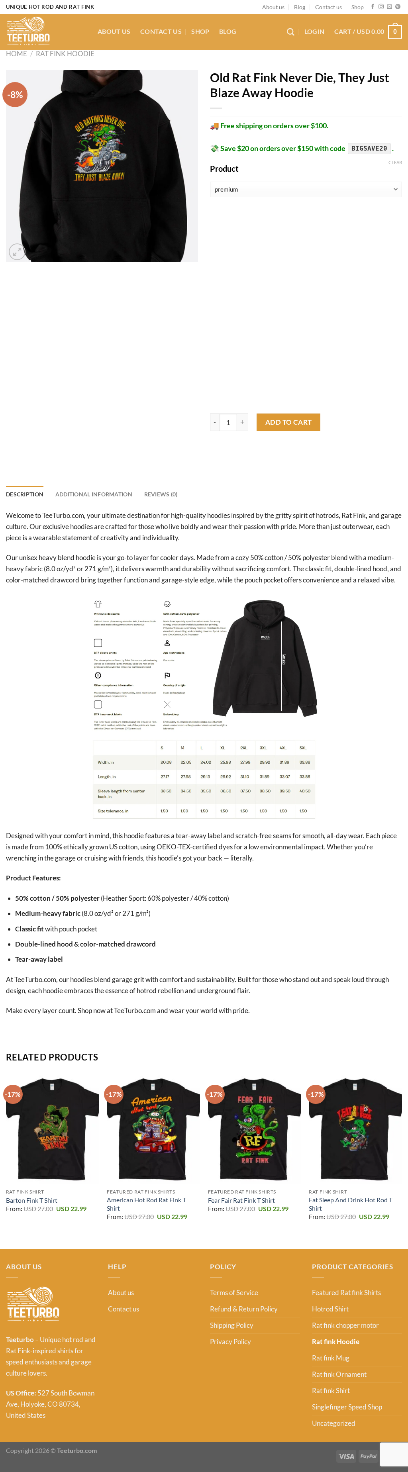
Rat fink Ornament (339, 1374)
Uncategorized (333, 1423)
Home (16, 53)
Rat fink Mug (330, 1358)
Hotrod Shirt (330, 1309)
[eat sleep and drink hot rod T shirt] (355, 1128)
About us (273, 7)
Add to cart (288, 422)
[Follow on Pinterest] (397, 7)
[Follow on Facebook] (372, 7)
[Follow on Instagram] (381, 7)
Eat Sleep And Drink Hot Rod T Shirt (350, 1203)
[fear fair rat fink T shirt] (254, 1128)
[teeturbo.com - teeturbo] (46, 32)
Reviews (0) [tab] (161, 494)
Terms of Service (234, 1292)
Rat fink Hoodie (65, 53)
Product (224, 169)
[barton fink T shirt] (52, 1128)
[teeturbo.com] (33, 1304)
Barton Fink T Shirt (31, 1200)
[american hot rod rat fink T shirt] (153, 1128)
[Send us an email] (389, 7)
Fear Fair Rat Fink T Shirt (241, 1200)
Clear (395, 162)
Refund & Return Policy (244, 1309)
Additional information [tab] (93, 494)
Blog (299, 7)
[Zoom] (17, 251)
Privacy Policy (230, 1341)
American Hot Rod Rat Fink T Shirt (146, 1203)
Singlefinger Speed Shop (347, 1407)
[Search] (290, 32)
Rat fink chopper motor (345, 1325)
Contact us (328, 7)
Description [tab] (24, 494)
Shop (357, 7)
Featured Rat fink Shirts (346, 1292)
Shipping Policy (231, 1325)
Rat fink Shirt (331, 1390)
